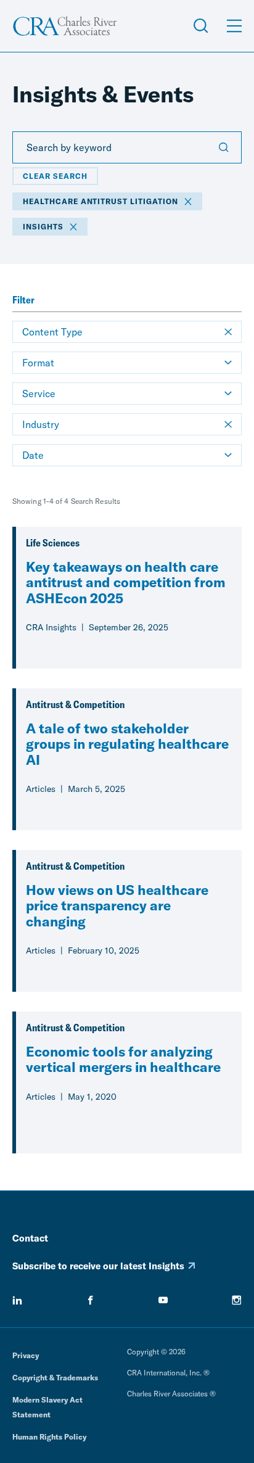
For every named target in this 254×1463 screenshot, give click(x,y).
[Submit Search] (224, 147)
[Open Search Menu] (201, 26)
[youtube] (163, 1300)
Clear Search (55, 176)
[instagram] (237, 1300)
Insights (43, 226)
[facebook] (91, 1300)
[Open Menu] (234, 26)
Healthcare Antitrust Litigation (100, 201)
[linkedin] (17, 1300)
